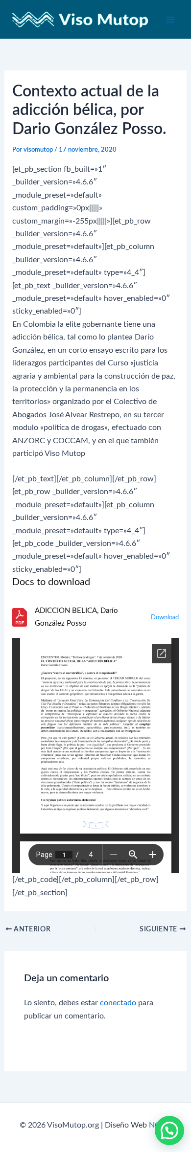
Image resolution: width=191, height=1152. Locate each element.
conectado (118, 1003)
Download (165, 617)
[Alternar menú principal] (170, 19)
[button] (169, 1130)
